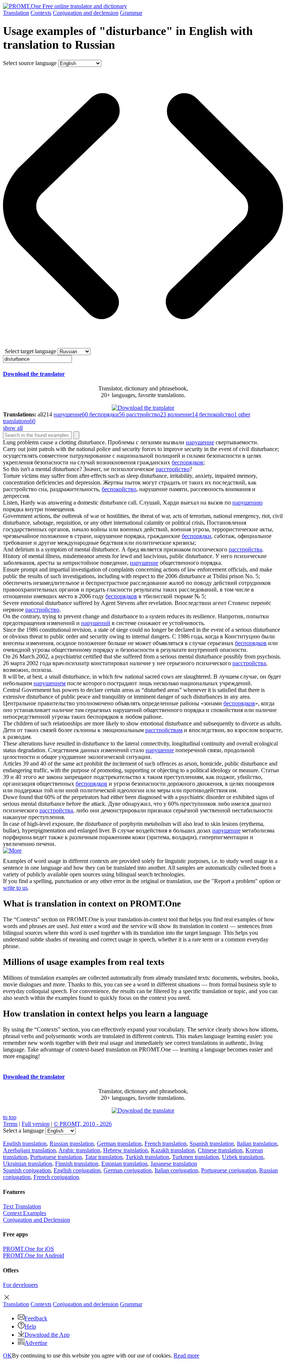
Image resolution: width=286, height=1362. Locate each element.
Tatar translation (104, 1157)
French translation (165, 1143)
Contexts (41, 13)
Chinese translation (220, 1150)
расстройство (173, 469)
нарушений (95, 623)
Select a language (23, 1130)
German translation (119, 1143)
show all (13, 428)
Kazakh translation (173, 1150)
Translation (16, 13)
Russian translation (72, 1143)
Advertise (36, 1343)
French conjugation (56, 1177)
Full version (36, 1124)
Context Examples (24, 1213)
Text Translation (22, 1206)
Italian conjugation (176, 1170)
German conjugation (128, 1170)
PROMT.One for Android (33, 1255)
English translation (25, 1143)
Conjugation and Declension (36, 1220)
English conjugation (77, 1170)
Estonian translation (124, 1163)
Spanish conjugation (27, 1170)
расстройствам (163, 730)
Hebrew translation (125, 1150)
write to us (15, 888)
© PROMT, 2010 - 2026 (83, 1124)
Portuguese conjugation (228, 1170)
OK (7, 1355)
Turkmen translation (195, 1157)
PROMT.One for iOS (28, 1249)
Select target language (30, 351)
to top (9, 1117)
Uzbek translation (242, 1157)
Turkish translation (147, 1157)
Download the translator (34, 374)
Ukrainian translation (27, 1163)
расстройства (245, 549)
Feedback (36, 1318)
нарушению (247, 502)
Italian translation (257, 1143)
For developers (20, 1285)
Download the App (47, 1335)
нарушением (50, 683)
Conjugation (85, 13)
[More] (12, 850)
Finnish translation (76, 1163)
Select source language (30, 63)
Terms (10, 1124)
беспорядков (187, 462)
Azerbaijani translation (29, 1150)
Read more (186, 1355)
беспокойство (119, 489)
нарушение (200, 442)
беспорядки (196, 536)
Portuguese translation (56, 1157)
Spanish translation (212, 1143)
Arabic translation (79, 1150)
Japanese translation (173, 1163)
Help (30, 1326)
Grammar (131, 13)
